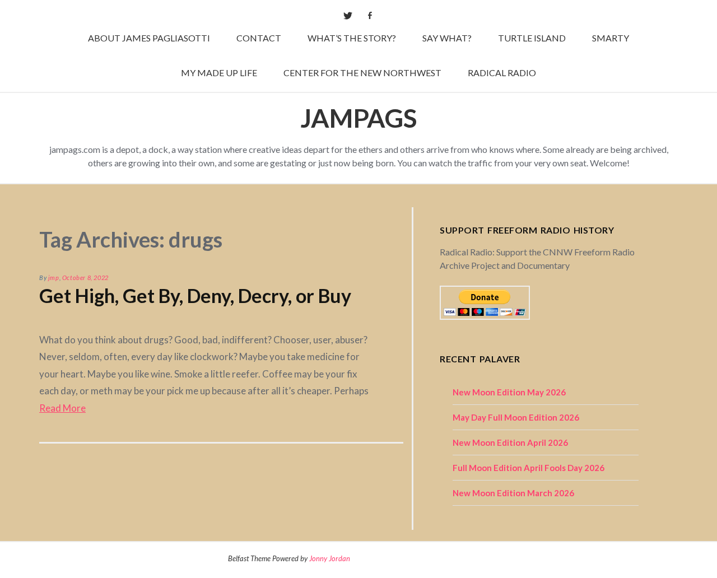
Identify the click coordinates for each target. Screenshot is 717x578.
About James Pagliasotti (149, 37)
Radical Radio (502, 72)
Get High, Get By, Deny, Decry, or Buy (195, 295)
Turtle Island (532, 37)
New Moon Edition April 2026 (510, 442)
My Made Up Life (219, 72)
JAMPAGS (358, 117)
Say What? (447, 37)
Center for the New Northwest (362, 72)
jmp (53, 277)
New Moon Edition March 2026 (513, 493)
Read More (62, 408)
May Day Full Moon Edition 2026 (516, 417)
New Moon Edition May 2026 (509, 392)
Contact (258, 37)
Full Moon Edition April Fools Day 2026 (528, 468)
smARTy (610, 37)
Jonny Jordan (329, 558)
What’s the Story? (352, 37)
